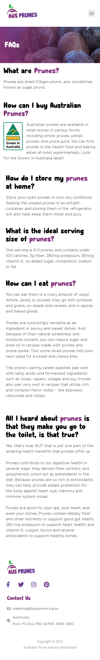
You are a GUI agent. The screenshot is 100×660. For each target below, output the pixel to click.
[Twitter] (21, 584)
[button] (91, 13)
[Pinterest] (46, 584)
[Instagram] (34, 584)
